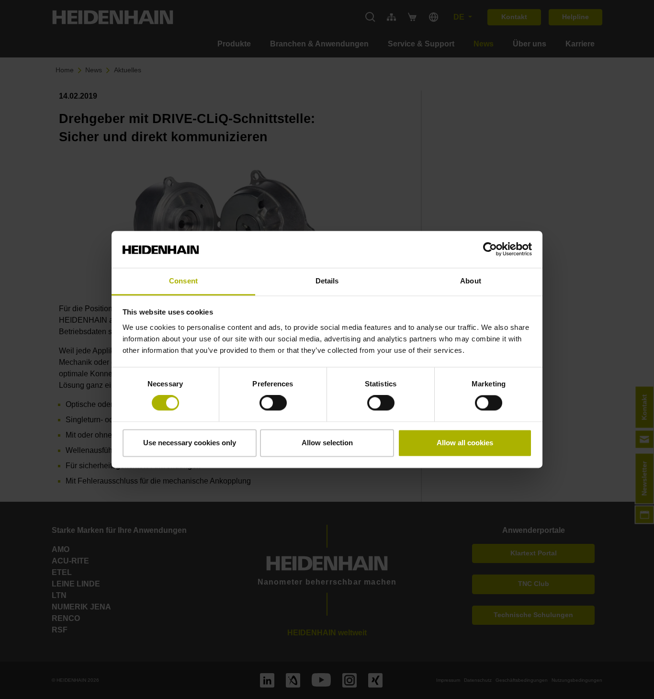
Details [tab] (327, 281)
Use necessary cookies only (189, 443)
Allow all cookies (465, 443)
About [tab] (470, 281)
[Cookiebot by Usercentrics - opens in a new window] (490, 249)
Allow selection (327, 443)
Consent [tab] (183, 281)
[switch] (273, 403)
